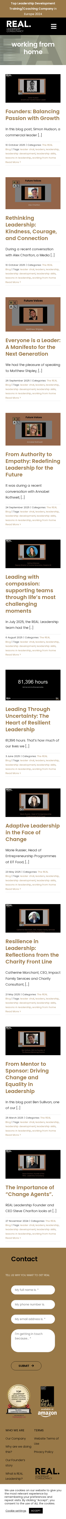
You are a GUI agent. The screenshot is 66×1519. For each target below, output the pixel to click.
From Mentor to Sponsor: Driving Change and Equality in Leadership (27, 1077)
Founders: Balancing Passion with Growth (33, 115)
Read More (12, 162)
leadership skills (46, 153)
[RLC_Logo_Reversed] (19, 21)
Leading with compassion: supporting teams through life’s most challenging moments (31, 593)
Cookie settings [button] (16, 1510)
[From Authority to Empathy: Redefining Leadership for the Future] (33, 429)
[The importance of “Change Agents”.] (33, 1164)
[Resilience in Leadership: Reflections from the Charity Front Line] (33, 918)
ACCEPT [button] (36, 1510)
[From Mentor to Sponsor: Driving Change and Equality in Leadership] (33, 1041)
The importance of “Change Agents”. (30, 1191)
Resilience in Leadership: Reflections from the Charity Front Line (32, 951)
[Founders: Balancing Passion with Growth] (33, 88)
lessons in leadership (18, 157)
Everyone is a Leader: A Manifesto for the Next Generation (33, 347)
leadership (52, 149)
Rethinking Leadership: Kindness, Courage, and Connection (31, 228)
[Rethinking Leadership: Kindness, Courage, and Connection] (33, 193)
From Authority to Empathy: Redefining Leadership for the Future (33, 464)
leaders (40, 149)
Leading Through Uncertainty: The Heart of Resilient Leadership (28, 719)
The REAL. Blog (33, 94)
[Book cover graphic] (47, 1385)
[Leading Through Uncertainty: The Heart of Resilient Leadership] (33, 685)
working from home (44, 157)
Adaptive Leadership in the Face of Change (33, 832)
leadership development (21, 153)
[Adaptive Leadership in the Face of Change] (33, 802)
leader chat (27, 149)
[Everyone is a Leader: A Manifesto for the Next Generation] (33, 314)
